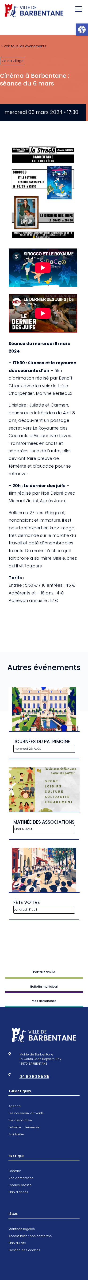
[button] (77, 9)
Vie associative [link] (20, 1120)
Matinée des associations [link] (43, 822)
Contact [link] (14, 1171)
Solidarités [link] (16, 1134)
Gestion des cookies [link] (24, 1250)
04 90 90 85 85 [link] (34, 1076)
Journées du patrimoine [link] (41, 741)
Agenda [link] (14, 1106)
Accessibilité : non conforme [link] (30, 1236)
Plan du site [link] (17, 1243)
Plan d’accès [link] (18, 1192)
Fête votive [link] (26, 902)
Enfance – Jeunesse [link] (23, 1127)
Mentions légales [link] (21, 1229)
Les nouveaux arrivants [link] (26, 1113)
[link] (82, 29)
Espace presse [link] (20, 1185)
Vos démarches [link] (20, 1178)
